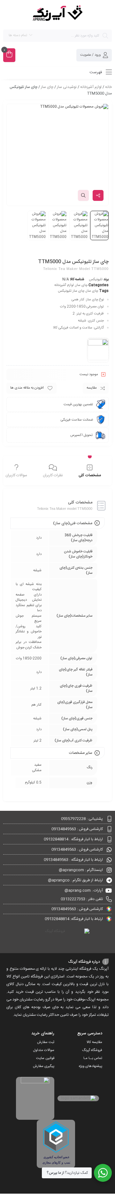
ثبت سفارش (45, 1042)
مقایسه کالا (94, 1042)
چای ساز (47, 87)
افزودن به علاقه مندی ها (27, 388)
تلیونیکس (96, 279)
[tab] (89, 471)
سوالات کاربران (16, 475)
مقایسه (92, 388)
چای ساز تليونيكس (71, 291)
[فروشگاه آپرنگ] (57, 14)
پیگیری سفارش (43, 1066)
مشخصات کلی (90, 475)
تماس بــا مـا (92, 1058)
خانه (108, 87)
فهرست (96, 72)
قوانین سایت (45, 1058)
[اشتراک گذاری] (98, 195)
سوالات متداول (43, 1050)
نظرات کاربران (53, 475)
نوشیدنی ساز (67, 87)
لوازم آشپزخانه (91, 87)
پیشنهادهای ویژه (90, 1066)
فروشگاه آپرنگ (92, 1050)
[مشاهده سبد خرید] (9, 55)
